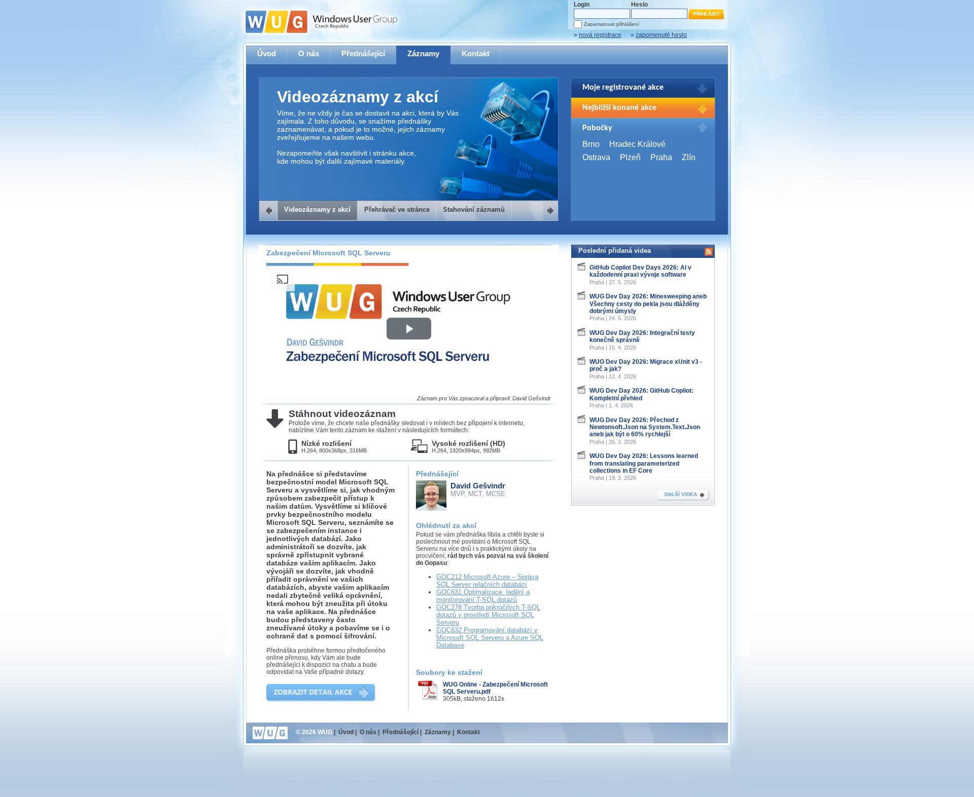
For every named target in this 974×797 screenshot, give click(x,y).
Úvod (266, 53)
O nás (308, 53)
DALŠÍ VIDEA (681, 494)
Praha (661, 157)
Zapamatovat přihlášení (611, 24)
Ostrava (596, 157)
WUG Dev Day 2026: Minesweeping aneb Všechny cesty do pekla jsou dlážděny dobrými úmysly (648, 304)
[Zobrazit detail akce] (321, 693)
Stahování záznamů (474, 209)
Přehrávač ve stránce (397, 209)
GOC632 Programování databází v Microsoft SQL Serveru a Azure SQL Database (489, 637)
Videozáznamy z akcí (317, 209)
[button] (409, 328)
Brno (591, 144)
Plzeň (630, 157)
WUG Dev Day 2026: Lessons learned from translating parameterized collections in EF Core (643, 463)
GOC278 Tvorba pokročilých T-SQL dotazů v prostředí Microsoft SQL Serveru (488, 614)
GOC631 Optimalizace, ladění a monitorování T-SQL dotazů (483, 595)
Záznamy (423, 53)
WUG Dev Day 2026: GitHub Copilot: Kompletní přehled (641, 394)
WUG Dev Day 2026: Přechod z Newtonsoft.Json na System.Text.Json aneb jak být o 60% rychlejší (644, 427)
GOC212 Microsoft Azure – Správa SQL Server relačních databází (487, 580)
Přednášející (363, 53)
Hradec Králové (637, 144)
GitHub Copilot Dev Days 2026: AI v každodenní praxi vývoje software (640, 271)
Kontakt (476, 53)
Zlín (688, 157)
